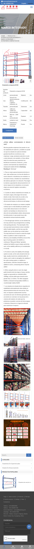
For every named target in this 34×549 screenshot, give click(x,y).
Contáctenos (7, 502)
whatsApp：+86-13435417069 (11, 511)
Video (22, 499)
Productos (11, 36)
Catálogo (17, 499)
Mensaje (27, 496)
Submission (8, 543)
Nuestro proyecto (9, 499)
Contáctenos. (9, 130)
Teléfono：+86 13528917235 (11, 507)
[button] (30, 81)
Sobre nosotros (13, 496)
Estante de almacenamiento (11, 37)
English (24, 3)
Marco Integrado (7, 39)
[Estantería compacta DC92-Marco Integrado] (9, 7)
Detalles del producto (8, 137)
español (30, 3)
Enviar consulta (19, 137)
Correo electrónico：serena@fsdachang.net (15, 509)
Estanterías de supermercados (11, 463)
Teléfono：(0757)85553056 (10, 505)
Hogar (5, 496)
